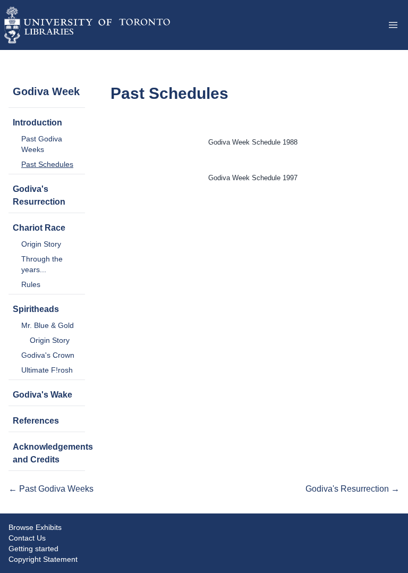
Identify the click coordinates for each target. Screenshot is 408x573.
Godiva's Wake (42, 394)
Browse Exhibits (35, 527)
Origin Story (41, 244)
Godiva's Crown (47, 355)
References (36, 420)
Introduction (37, 122)
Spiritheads (36, 309)
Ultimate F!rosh (47, 370)
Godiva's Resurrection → (352, 488)
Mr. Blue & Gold (47, 325)
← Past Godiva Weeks (51, 488)
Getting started (33, 548)
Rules (30, 284)
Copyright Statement (43, 559)
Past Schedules (47, 164)
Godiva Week (46, 91)
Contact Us (27, 538)
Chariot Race (39, 227)
